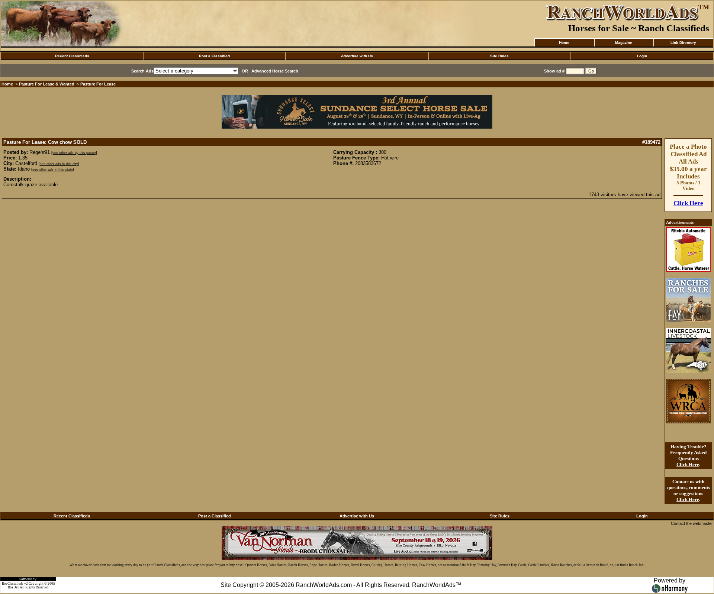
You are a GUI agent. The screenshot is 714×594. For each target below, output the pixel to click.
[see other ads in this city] (59, 164)
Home (564, 43)
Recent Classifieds (72, 56)
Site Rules (499, 56)
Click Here (688, 203)
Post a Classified (214, 56)
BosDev (13, 587)
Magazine (623, 43)
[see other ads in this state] (52, 169)
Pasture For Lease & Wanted (46, 84)
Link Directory (683, 43)
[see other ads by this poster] (74, 153)
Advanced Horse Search (274, 71)
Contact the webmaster (692, 523)
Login (642, 56)
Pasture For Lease (98, 84)
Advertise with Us (357, 56)
